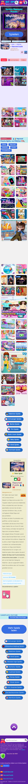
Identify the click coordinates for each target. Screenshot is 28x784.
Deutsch (6, 765)
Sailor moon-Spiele (14, 434)
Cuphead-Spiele (14, 672)
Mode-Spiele (14, 682)
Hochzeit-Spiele (14, 450)
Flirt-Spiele (14, 429)
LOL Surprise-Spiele (15, 687)
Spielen (14, 34)
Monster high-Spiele (14, 661)
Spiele (4, 60)
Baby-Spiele (14, 439)
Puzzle (14, 147)
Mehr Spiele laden (14, 629)
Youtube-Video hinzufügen (18, 617)
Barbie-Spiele (14, 424)
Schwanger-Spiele (14, 419)
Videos (23, 60)
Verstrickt (5, 147)
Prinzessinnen (6, 150)
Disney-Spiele (14, 677)
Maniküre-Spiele (14, 697)
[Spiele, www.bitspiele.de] (10, 2)
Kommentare (14, 60)
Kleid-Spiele (14, 444)
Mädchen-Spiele (14, 414)
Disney (4, 144)
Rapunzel (13, 144)
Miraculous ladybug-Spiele (14, 646)
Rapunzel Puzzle (8, 778)
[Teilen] (25, 52)
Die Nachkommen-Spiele (15, 692)
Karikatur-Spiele (14, 667)
